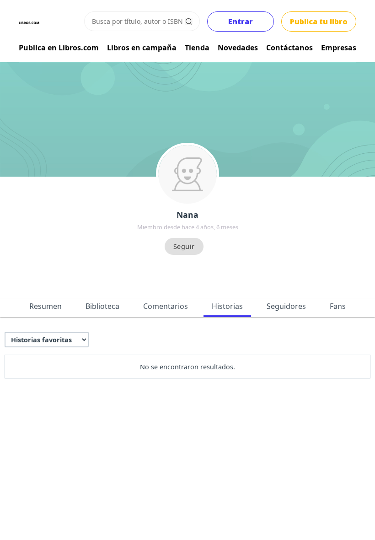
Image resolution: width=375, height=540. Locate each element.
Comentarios (165, 306)
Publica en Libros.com (59, 48)
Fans (338, 306)
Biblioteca (102, 306)
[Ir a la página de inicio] (29, 23)
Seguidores (286, 306)
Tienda (197, 48)
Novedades (238, 48)
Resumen (45, 306)
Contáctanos (289, 48)
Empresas (338, 48)
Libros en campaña (142, 48)
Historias (227, 306)
